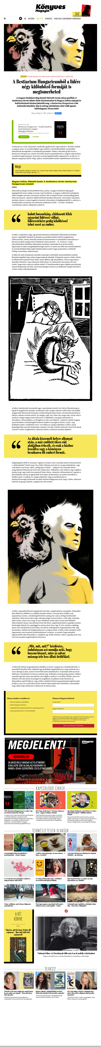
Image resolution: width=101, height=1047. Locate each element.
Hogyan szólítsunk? (58, 708)
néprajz (49, 76)
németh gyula (61, 76)
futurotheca (49, 19)
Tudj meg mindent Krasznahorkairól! (77, 14)
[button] (5, 18)
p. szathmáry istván (68, 76)
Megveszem (24, 137)
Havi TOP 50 (40, 19)
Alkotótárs (32, 19)
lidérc (39, 76)
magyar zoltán (54, 76)
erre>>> (38, 172)
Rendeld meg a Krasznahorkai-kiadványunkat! (68, 19)
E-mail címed (57, 702)
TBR (25, 19)
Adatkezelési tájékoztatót (65, 719)
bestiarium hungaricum (33, 76)
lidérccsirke (44, 76)
